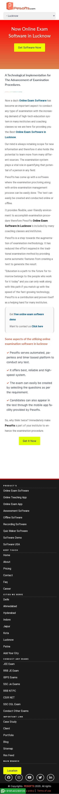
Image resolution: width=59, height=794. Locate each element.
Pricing (7, 568)
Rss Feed (8, 755)
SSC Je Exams (11, 684)
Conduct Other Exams (16, 711)
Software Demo (12, 537)
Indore (7, 619)
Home (6, 555)
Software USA (11, 544)
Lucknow (8, 639)
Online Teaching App (15, 497)
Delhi (6, 599)
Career (7, 588)
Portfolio (8, 735)
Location (12, 770)
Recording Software (15, 524)
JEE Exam (9, 664)
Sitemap (8, 748)
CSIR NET (9, 697)
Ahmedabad (10, 606)
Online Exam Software (33, 100)
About (6, 561)
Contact (8, 575)
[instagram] (19, 777)
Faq (5, 582)
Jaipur (6, 626)
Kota (6, 633)
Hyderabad (9, 612)
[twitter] (40, 777)
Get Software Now (29, 47)
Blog (6, 741)
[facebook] (8, 777)
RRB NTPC (9, 690)
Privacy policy (26, 790)
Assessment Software (16, 510)
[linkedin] (50, 777)
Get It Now (29, 440)
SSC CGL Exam (11, 704)
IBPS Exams (10, 677)
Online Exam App (12, 504)
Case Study (10, 721)
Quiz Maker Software (15, 530)
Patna (6, 646)
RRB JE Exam (11, 670)
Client (6, 728)
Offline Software (12, 517)
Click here (37, 326)
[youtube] (30, 777)
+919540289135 (15, 791)
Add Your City (11, 653)
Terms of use (44, 790)
